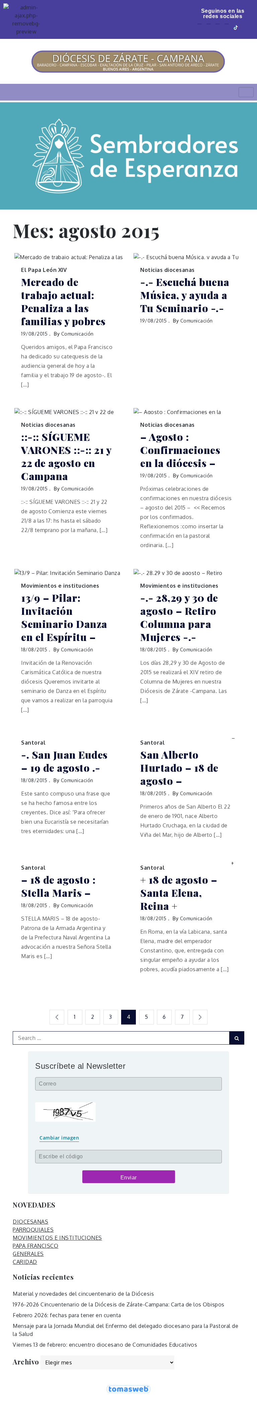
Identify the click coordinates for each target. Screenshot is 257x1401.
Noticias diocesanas (167, 270)
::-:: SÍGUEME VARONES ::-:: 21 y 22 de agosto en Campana (66, 456)
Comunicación (77, 334)
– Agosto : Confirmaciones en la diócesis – (180, 450)
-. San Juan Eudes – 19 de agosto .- (64, 761)
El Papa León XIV (44, 270)
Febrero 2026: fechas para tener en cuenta (67, 1315)
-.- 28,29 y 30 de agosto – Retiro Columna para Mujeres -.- (179, 617)
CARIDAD (25, 1262)
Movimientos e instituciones (60, 585)
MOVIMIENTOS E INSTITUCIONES (57, 1237)
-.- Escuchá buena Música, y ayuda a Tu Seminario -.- (185, 295)
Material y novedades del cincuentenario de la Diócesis (83, 1293)
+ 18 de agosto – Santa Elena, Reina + (178, 893)
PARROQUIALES (33, 1229)
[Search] (236, 1038)
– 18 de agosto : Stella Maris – (58, 886)
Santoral (33, 742)
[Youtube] (218, 27)
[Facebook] (199, 27)
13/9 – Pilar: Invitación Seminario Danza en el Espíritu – (64, 617)
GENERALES (28, 1253)
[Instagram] (227, 27)
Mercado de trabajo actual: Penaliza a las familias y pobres (63, 302)
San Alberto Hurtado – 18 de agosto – (179, 767)
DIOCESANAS (30, 1221)
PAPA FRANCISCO (35, 1245)
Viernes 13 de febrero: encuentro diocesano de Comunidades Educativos (105, 1344)
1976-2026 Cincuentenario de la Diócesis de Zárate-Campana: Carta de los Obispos (119, 1304)
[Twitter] (208, 27)
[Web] (246, 27)
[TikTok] (236, 27)
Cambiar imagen (59, 1137)
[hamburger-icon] (246, 92)
